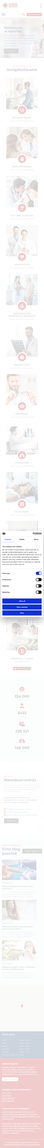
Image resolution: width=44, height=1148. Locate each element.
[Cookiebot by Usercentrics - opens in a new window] (33, 533)
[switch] (39, 579)
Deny (22, 613)
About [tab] (36, 539)
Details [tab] (22, 539)
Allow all (22, 601)
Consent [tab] (8, 539)
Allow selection (22, 607)
